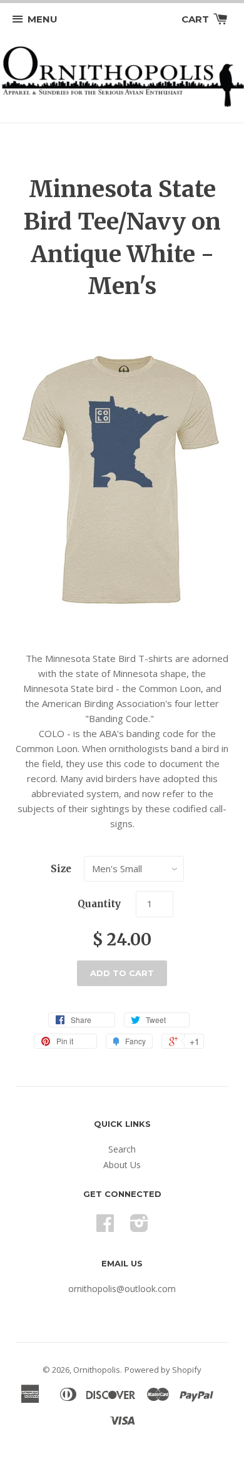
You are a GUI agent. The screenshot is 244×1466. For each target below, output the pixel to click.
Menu (43, 19)
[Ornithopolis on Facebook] (105, 1227)
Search (122, 1149)
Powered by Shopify (163, 1369)
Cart (196, 19)
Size (61, 869)
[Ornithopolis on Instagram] (139, 1227)
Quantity (99, 904)
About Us (122, 1165)
